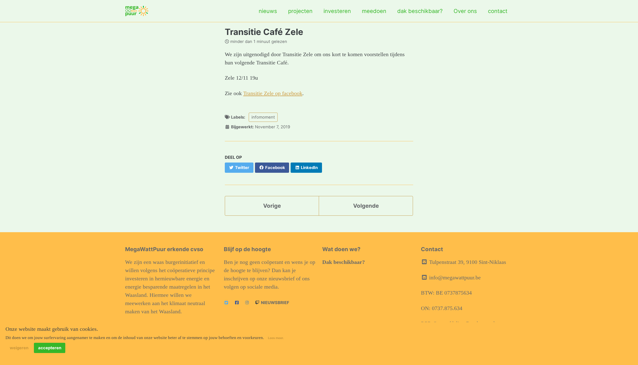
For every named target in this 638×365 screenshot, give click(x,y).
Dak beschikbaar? (343, 262)
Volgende (366, 205)
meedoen (374, 11)
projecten (300, 11)
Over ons (465, 11)
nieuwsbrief (274, 302)
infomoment (263, 117)
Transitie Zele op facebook (272, 93)
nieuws (268, 11)
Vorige (272, 205)
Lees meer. (276, 338)
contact (497, 11)
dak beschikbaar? (420, 11)
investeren (337, 11)
